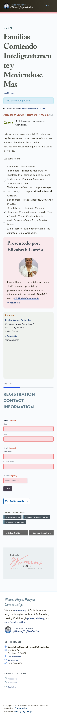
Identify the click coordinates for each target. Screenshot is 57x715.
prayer (30, 618)
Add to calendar (17, 501)
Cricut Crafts (13, 533)
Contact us (13, 660)
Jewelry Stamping (42, 533)
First (5, 424)
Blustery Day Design (23, 712)
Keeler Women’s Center (18, 320)
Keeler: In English (16, 522)
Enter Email (7, 452)
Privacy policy (21, 708)
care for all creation (15, 622)
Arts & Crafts (14, 517)
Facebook (12, 678)
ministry (40, 618)
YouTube (12, 687)
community (20, 610)
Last (5, 434)
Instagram (12, 682)
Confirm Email (8, 462)
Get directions (14, 656)
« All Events (8, 93)
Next (8, 489)
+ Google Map (11, 336)
